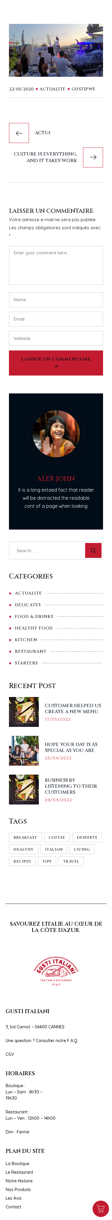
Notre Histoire (19, 1181)
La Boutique (17, 1163)
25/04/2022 (58, 758)
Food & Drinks (34, 616)
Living (82, 849)
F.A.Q (72, 1040)
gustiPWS (83, 89)
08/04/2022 (58, 800)
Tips (47, 861)
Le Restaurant (19, 1172)
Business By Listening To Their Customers (71, 786)
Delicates (28, 605)
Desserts (87, 837)
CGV (10, 1054)
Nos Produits (18, 1189)
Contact (13, 1207)
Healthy (23, 849)
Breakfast (25, 837)
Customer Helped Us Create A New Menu (73, 709)
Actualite (53, 89)
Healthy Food (34, 628)
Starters (26, 663)
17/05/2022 (58, 719)
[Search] (93, 550)
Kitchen (26, 640)
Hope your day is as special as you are (71, 747)
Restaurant (31, 651)
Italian (54, 849)
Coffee (57, 837)
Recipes (22, 861)
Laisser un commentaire (56, 359)
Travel (71, 861)
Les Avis (14, 1198)
